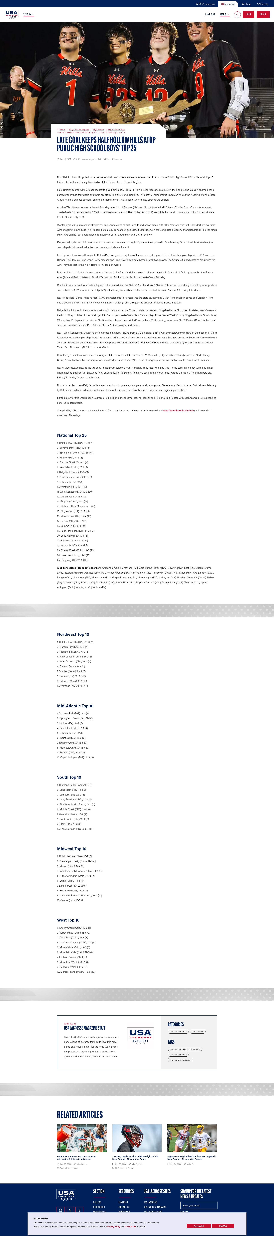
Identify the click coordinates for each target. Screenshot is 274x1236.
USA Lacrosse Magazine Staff (84, 1028)
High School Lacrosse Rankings (185, 1049)
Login (263, 14)
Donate (264, 4)
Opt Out (223, 1226)
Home (62, 129)
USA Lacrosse (207, 4)
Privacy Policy (113, 1226)
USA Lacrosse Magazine (155, 1207)
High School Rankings (180, 1060)
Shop (248, 4)
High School (98, 129)
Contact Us (124, 1207)
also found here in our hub (178, 410)
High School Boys (116, 129)
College (97, 1202)
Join (248, 14)
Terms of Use (130, 1226)
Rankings (210, 14)
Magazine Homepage (79, 129)
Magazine (229, 4)
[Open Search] (237, 14)
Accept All (199, 1226)
